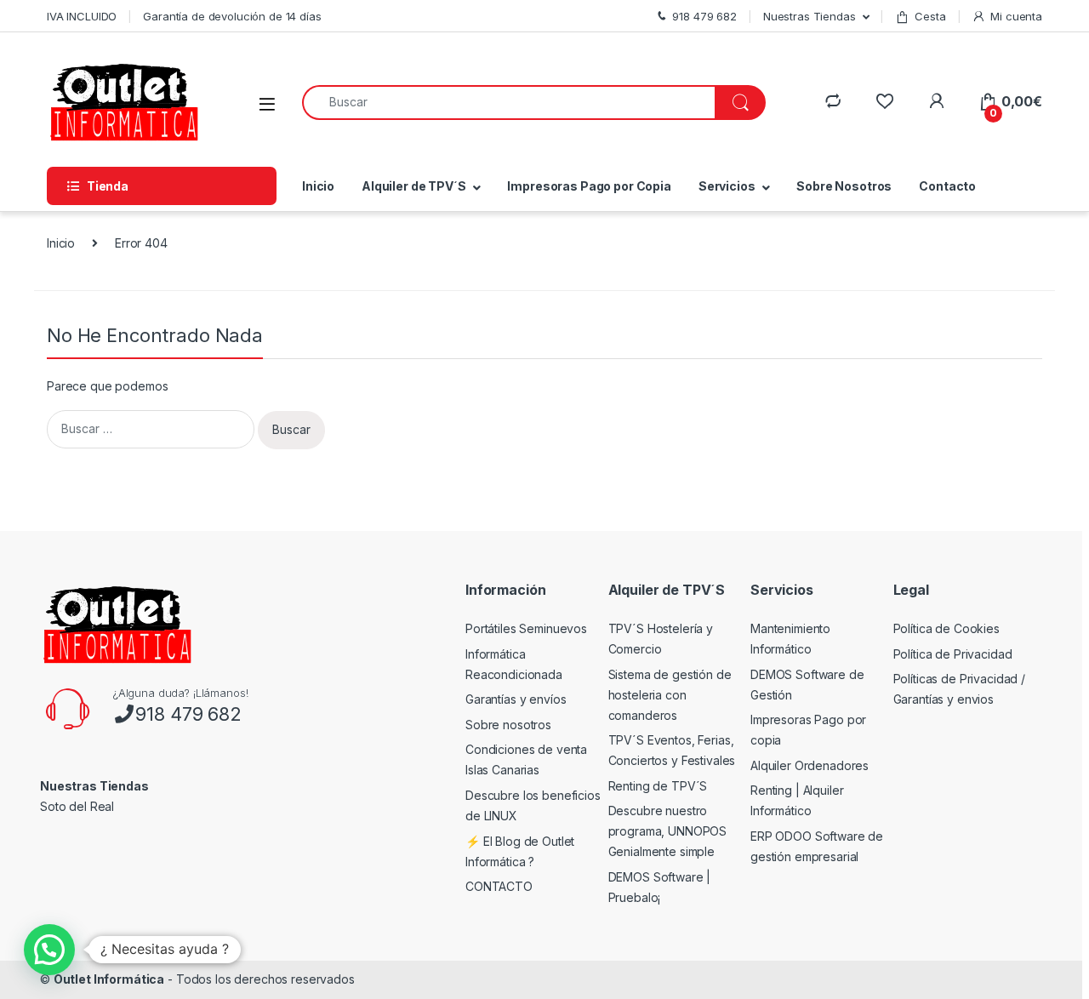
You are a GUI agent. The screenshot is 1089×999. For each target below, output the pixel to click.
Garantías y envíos (515, 699)
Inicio (318, 186)
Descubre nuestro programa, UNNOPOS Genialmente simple (667, 831)
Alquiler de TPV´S (414, 186)
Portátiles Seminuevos (526, 628)
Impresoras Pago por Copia (589, 186)
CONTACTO (499, 886)
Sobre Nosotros (844, 186)
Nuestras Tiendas (809, 16)
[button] (49, 949)
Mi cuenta (1016, 16)
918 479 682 (188, 714)
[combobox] (509, 102)
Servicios (726, 186)
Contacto (947, 186)
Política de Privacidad (952, 654)
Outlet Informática (109, 979)
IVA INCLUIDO (82, 16)
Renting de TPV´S (658, 786)
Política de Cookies (946, 628)
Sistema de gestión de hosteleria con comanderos (670, 694)
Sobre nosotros (508, 724)
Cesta (930, 16)
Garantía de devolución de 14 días (232, 16)
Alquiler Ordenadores (809, 765)
